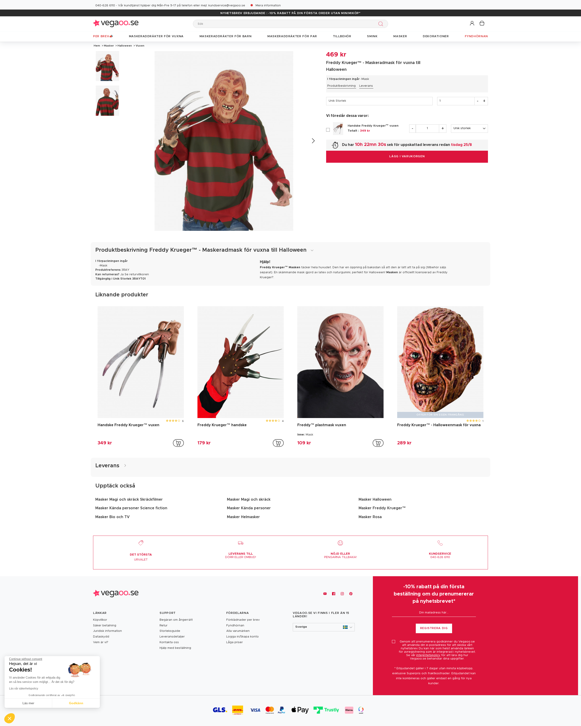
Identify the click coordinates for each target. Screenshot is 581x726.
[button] (472, 23)
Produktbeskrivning (341, 85)
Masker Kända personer (249, 508)
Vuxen (139, 45)
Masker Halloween (375, 499)
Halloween (125, 45)
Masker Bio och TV (112, 517)
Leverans (366, 85)
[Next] (313, 141)
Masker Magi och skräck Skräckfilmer (129, 499)
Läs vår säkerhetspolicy (23, 688)
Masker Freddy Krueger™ (382, 508)
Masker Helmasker (243, 517)
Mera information (268, 5)
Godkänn (76, 703)
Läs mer (28, 703)
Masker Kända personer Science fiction (131, 508)
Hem (97, 45)
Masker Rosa (370, 517)
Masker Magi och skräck (249, 499)
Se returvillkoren (137, 274)
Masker (109, 45)
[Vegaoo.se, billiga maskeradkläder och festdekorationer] (115, 24)
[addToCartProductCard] (178, 443)
